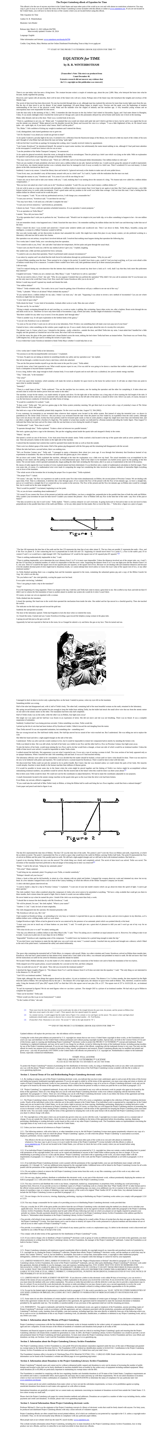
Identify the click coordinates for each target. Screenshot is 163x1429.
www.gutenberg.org (117, 9)
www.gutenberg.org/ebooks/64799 (57, 39)
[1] (125, 770)
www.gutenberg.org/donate (30, 1380)
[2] (94, 862)
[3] (119, 553)
